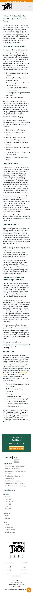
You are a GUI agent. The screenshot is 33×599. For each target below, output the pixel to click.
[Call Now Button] (29, 589)
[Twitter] (10, 556)
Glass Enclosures (24, 570)
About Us (9, 573)
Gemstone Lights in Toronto (9, 566)
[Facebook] (18, 556)
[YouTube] (14, 556)
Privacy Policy (24, 573)
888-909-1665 (16, 586)
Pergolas (24, 567)
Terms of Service (16, 576)
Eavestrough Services (24, 562)
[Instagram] (22, 556)
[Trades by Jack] (7, 6)
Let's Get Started (16, 448)
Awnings (9, 570)
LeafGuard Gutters (9, 563)
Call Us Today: (16, 1)
